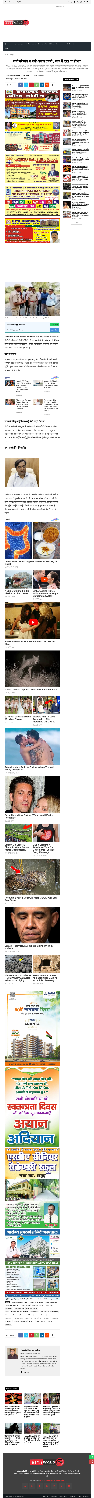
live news (8, 1318)
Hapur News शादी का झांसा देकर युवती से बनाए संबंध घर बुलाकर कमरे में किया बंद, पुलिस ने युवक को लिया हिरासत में (13, 1411)
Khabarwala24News (26, 1315)
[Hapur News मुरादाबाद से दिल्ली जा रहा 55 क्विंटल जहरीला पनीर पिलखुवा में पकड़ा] (67, 87)
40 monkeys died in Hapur (19, 1302)
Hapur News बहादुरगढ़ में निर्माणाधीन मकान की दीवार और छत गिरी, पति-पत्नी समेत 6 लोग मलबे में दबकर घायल (79, 114)
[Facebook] (74, 2)
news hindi (34, 1318)
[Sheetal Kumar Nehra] (12, 1360)
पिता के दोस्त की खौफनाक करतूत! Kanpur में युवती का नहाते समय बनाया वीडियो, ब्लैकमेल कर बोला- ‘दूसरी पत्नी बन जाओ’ (13, 1440)
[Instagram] (81, 2)
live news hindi (18, 1318)
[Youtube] (87, 2)
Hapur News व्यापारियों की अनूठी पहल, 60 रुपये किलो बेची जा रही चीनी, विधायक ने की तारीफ (80, 105)
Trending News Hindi (20, 1321)
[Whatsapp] (71, 2)
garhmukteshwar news (13, 1305)
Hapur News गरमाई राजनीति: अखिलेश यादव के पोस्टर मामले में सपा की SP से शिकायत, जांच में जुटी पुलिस (80, 132)
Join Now (54, 324)
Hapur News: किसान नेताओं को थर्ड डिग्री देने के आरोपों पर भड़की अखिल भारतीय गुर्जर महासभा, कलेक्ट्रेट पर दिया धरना (80, 215)
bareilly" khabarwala (36, 1302)
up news (31, 1321)
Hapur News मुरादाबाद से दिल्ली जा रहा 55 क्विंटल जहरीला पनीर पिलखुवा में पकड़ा (80, 87)
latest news (51, 1315)
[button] (86, 46)
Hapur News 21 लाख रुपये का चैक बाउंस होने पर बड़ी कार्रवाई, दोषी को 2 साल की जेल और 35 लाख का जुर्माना (80, 177)
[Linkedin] (42, 85)
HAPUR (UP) (26, 1305)
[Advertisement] (60, 24)
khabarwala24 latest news (49, 1311)
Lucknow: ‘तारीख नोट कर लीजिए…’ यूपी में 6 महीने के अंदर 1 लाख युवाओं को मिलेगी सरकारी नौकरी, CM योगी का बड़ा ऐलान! (80, 205)
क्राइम (11, 55)
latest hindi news (40, 1315)
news (27, 1318)
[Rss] (68, 2)
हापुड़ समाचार (8, 1324)
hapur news (49, 1305)
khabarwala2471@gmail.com (52, 1480)
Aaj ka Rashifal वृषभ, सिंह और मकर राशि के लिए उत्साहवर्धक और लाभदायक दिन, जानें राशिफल (80, 96)
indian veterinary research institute (17, 1311)
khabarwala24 (34, 1311)
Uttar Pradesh (40, 1321)
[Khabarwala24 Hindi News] (16, 22)
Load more (75, 223)
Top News (54, 1318)
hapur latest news (37, 1305)
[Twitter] (77, 2)
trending (8, 1321)
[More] (52, 85)
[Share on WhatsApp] (91, 1457)
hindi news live (19, 1308)
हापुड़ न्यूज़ (50, 1321)
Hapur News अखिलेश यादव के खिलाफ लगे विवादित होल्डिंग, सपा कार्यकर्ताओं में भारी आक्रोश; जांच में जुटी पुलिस (80, 142)
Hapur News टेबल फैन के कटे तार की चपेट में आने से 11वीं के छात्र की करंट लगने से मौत (32, 1439)
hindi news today (31, 1308)
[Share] (91, 1461)
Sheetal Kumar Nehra (22, 75)
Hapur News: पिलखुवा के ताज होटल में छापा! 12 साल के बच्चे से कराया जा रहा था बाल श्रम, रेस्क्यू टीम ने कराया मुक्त (80, 195)
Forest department (51, 1302)
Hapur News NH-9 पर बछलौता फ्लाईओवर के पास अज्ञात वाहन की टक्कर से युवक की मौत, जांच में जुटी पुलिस (80, 150)
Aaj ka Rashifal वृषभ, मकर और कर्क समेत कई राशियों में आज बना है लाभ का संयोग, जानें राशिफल (80, 159)
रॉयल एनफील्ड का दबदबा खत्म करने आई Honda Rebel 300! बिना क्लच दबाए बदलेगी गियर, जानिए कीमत (80, 186)
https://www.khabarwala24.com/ (30, 1353)
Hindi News (9, 1308)
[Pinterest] (84, 2)
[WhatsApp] (36, 85)
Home (7, 55)
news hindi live (44, 1318)
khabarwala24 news (12, 1315)
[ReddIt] (47, 85)
